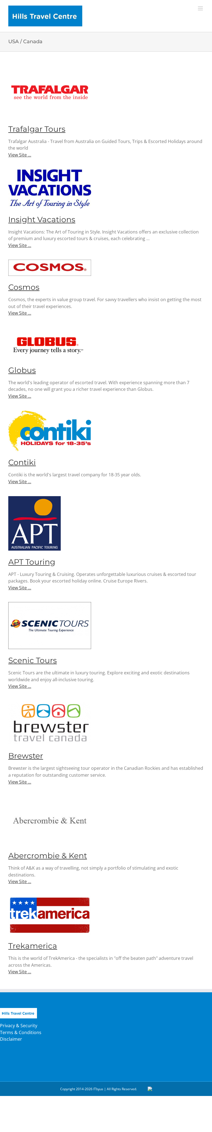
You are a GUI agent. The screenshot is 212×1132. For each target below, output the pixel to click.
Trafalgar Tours (36, 129)
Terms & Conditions (20, 1032)
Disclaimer (11, 1039)
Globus (22, 370)
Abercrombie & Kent (47, 855)
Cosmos (23, 287)
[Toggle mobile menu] (201, 8)
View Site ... (19, 155)
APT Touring (31, 562)
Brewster (25, 755)
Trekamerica (32, 945)
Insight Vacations (41, 219)
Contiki (22, 462)
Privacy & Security (18, 1026)
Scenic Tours (32, 660)
